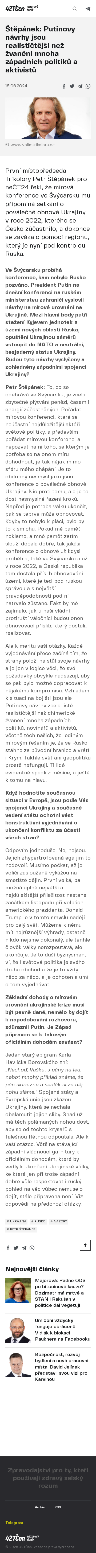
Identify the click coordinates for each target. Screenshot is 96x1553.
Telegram (88, 8)
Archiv (40, 1507)
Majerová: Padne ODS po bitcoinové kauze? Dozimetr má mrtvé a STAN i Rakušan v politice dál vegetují (60, 1293)
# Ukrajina (16, 1221)
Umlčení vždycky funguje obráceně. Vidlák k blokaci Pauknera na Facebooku (62, 1330)
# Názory (58, 1221)
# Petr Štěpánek (21, 1229)
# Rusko (38, 1221)
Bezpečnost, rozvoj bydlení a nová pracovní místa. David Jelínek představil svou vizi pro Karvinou (61, 1367)
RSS (58, 1507)
